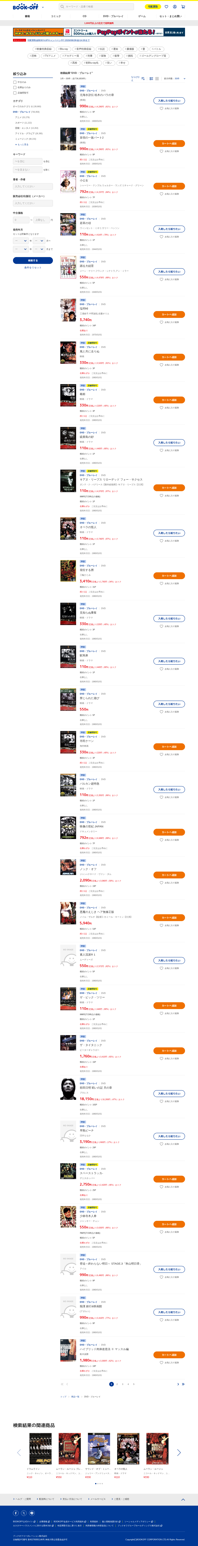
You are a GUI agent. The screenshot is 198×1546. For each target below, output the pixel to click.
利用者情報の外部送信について (100, 1525)
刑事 (90, 55)
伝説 (102, 49)
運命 (115, 49)
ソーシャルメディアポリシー (137, 1521)
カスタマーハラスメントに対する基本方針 (32, 1525)
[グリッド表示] (157, 79)
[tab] (95, 1483)
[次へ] (178, 1384)
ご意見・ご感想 (121, 1499)
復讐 (116, 55)
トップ (63, 1397)
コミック (56, 16)
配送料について (46, 1499)
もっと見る (23, 144)
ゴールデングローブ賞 (153, 55)
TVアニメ (50, 55)
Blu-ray (64, 49)
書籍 (27, 16)
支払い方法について (72, 1499)
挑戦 (130, 55)
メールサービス (98, 1499)
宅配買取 (153, 6)
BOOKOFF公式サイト (23, 1521)
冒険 (103, 55)
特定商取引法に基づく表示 (70, 1525)
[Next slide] (179, 1452)
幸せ (123, 62)
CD (84, 16)
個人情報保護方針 (110, 1521)
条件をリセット (33, 267)
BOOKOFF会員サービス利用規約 (69, 1521)
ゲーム (142, 16)
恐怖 (34, 55)
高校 (74, 62)
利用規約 (94, 1521)
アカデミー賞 (71, 55)
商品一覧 (75, 1397)
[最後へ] (183, 1384)
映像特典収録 (44, 49)
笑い (109, 62)
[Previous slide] (19, 1452)
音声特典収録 (83, 49)
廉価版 (130, 49)
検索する (33, 260)
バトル (157, 49)
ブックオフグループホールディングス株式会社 (139, 1525)
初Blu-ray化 (92, 62)
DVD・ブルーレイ (113, 16)
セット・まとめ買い (170, 16)
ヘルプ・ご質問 (23, 1499)
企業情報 (43, 1521)
